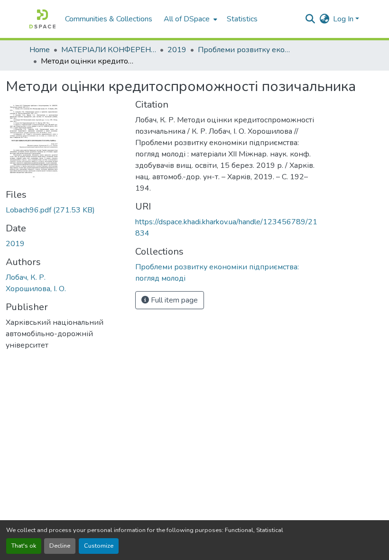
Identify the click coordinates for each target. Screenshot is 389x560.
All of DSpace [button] (187, 19)
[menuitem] (189, 19)
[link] (65, 210)
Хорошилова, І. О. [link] (36, 289)
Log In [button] (344, 19)
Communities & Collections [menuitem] (108, 19)
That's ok (23, 546)
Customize (98, 546)
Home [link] (39, 50)
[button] (42, 18)
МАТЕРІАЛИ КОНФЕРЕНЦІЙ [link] (108, 50)
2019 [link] (176, 50)
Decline (59, 546)
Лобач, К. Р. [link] (26, 277)
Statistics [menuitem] (242, 19)
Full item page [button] (173, 300)
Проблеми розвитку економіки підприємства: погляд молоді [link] (245, 50)
